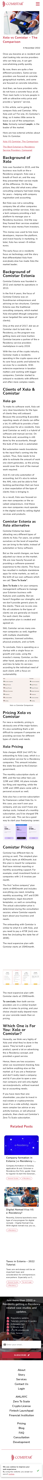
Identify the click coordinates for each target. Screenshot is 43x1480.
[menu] (37, 3)
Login (21, 1388)
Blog (21, 1428)
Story (21, 1375)
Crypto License (21, 1406)
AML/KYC (21, 1397)
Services (21, 1379)
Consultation (21, 1437)
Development (21, 1442)
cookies (11, 1474)
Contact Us (21, 1384)
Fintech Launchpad (21, 1411)
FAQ (21, 1433)
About (21, 1370)
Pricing (21, 1423)
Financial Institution (21, 1415)
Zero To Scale (21, 1401)
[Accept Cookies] (38, 1470)
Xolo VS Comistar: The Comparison (20, 141)
